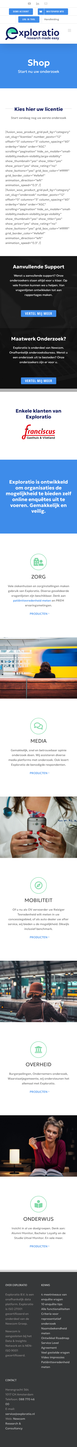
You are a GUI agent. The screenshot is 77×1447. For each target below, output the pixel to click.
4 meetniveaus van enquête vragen (54, 1297)
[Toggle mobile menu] (70, 30)
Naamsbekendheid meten (54, 1331)
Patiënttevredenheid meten (55, 1364)
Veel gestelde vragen (55, 1352)
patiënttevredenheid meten (32, 600)
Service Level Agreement (50, 1345)
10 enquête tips (51, 1304)
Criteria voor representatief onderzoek (51, 1318)
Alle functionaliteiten (55, 1309)
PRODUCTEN (38, 613)
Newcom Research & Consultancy (15, 1423)
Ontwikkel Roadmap (55, 1338)
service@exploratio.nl (20, 1414)
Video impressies (52, 1357)
